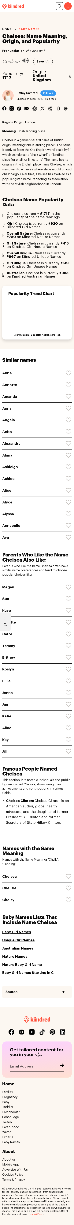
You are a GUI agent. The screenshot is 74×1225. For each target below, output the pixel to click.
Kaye (6, 610)
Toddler (7, 1107)
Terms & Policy (35, 1214)
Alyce (7, 502)
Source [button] (11, 992)
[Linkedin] (19, 108)
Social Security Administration (41, 335)
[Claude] (65, 108)
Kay (5, 739)
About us (9, 1159)
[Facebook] (4, 108)
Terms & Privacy (13, 1179)
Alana (7, 455)
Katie (6, 716)
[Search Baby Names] (5, 625)
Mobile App (10, 1164)
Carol (7, 634)
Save (40, 61)
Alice (6, 490)
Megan (8, 587)
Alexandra (11, 443)
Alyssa (8, 514)
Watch (6, 1132)
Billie (6, 681)
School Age (10, 1117)
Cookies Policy (12, 1174)
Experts (7, 1137)
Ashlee (8, 478)
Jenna (7, 693)
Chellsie (9, 888)
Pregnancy (9, 1097)
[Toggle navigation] (68, 6)
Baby (5, 1102)
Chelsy (8, 900)
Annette (9, 385)
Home (7, 29)
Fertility (7, 1092)
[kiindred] (13, 5)
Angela (8, 420)
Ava (5, 537)
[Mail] (26, 108)
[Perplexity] (50, 108)
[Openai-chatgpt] (34, 108)
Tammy (8, 646)
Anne (7, 373)
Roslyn (8, 669)
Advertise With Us (15, 1169)
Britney (8, 657)
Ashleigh (10, 467)
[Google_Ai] (58, 108)
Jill (4, 751)
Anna (7, 408)
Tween (7, 1122)
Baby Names (11, 1142)
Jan (5, 704)
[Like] (69, 373)
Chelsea (9, 876)
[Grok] (42, 108)
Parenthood (10, 1127)
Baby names (29, 29)
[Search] (59, 6)
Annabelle (11, 525)
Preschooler (11, 1112)
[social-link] (11, 1032)
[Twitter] (11, 108)
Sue (5, 599)
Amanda (9, 396)
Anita (7, 432)
